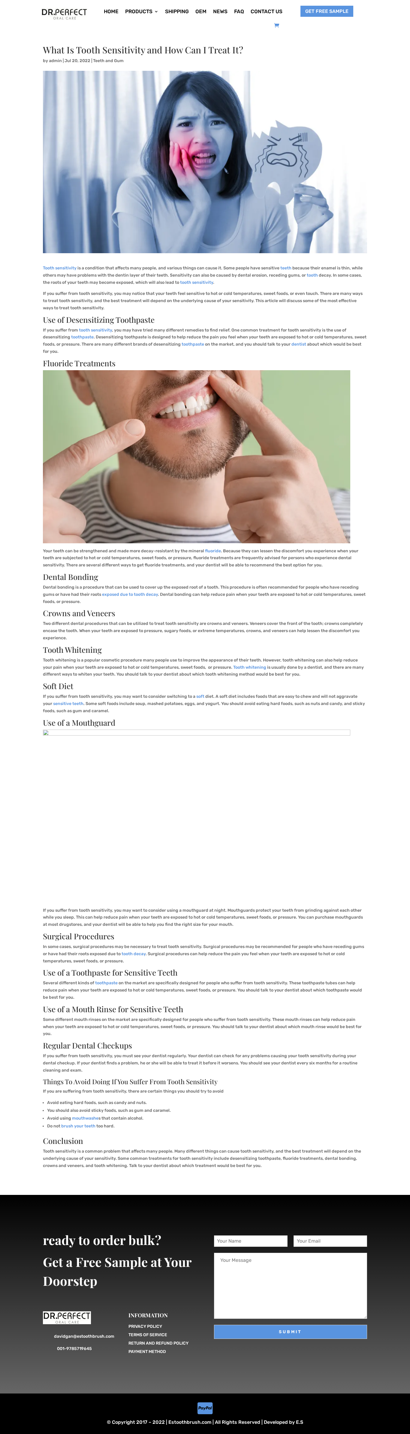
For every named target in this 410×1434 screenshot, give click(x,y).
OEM (201, 11)
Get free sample (326, 11)
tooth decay (134, 953)
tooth (312, 275)
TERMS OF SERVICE (147, 1334)
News (220, 11)
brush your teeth (78, 1126)
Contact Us (266, 11)
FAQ (239, 11)
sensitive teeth (68, 703)
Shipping (177, 11)
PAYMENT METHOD (147, 1351)
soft (200, 696)
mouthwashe (85, 1118)
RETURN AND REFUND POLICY (158, 1343)
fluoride (213, 551)
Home (111, 11)
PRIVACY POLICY (145, 1326)
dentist (298, 344)
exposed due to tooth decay (130, 594)
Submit (290, 1331)
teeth (285, 268)
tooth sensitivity (196, 282)
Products (138, 11)
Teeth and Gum (108, 60)
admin (55, 60)
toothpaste (82, 337)
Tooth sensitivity (60, 268)
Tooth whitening (249, 667)
